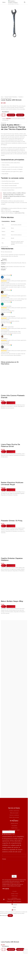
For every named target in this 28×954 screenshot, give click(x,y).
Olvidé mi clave (15, 895)
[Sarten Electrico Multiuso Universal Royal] (11, 468)
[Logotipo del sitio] (14, 2)
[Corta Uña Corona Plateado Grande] (11, 379)
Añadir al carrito (11, 114)
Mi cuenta (14, 891)
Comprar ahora (20, 949)
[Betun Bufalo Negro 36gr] (11, 584)
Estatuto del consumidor (14, 817)
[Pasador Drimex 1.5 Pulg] (11, 506)
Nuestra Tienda (14, 827)
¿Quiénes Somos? (14, 823)
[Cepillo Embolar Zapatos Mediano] (11, 544)
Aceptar (10, 915)
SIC (14, 819)
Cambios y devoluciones (14, 810)
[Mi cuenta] (26, 2)
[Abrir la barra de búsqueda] (24, 2)
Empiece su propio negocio (14, 830)
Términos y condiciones (14, 815)
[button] (10, 402)
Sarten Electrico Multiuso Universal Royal (12, 483)
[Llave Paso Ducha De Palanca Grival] (11, 422)
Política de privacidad (14, 812)
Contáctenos (14, 897)
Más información (4, 915)
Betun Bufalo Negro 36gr (12, 601)
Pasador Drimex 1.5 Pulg (11, 521)
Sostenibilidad (14, 825)
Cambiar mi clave (14, 893)
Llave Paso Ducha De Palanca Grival (10, 445)
